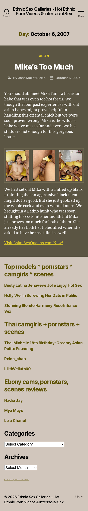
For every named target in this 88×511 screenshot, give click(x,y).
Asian (44, 56)
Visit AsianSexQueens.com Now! (33, 243)
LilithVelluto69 (17, 369)
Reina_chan (15, 358)
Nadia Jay (13, 400)
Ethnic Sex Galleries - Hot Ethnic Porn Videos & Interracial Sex (44, 11)
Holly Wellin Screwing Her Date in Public (40, 295)
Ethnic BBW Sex (25, 480)
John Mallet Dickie (31, 78)
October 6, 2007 (68, 78)
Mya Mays (13, 410)
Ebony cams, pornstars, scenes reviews (36, 385)
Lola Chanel (15, 420)
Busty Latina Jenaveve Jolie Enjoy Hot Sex (43, 285)
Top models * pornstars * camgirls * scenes (38, 270)
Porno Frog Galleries (8, 480)
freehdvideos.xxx (17, 480)
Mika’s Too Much (44, 66)
